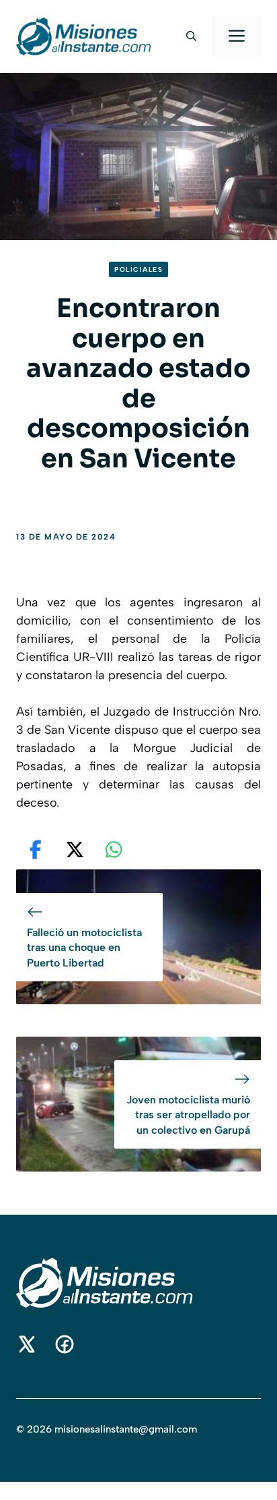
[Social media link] (27, 1344)
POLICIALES (138, 269)
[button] (191, 36)
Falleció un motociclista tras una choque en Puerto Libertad (84, 947)
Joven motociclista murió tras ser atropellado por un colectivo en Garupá (188, 1114)
